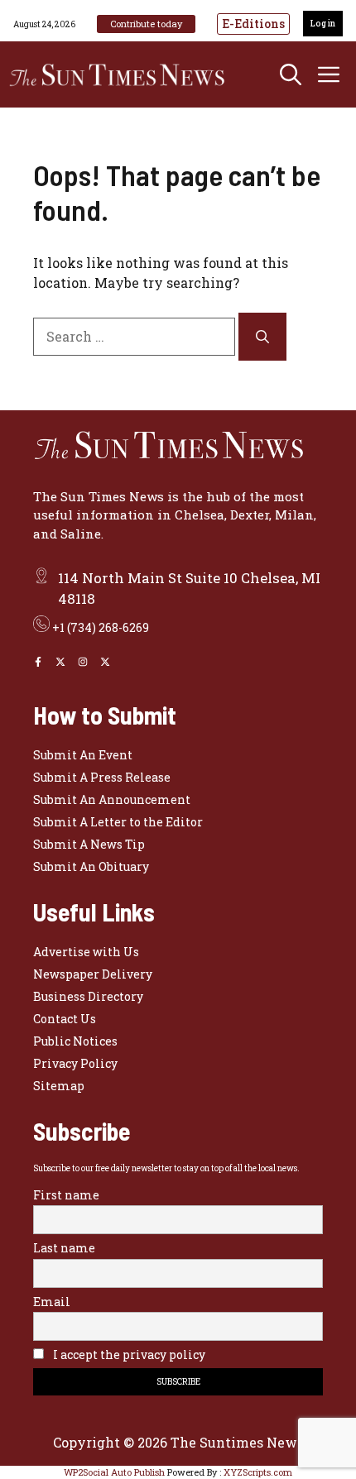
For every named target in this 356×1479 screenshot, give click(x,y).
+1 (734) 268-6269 (100, 627)
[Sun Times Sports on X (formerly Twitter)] (60, 662)
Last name (64, 1248)
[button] (291, 74)
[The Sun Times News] (124, 74)
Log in (322, 23)
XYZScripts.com (258, 1472)
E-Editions (253, 23)
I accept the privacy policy (128, 1354)
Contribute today (146, 23)
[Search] (262, 337)
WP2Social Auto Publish (114, 1472)
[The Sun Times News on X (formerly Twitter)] (105, 662)
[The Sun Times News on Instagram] (83, 662)
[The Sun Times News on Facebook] (38, 662)
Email (51, 1301)
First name (66, 1195)
